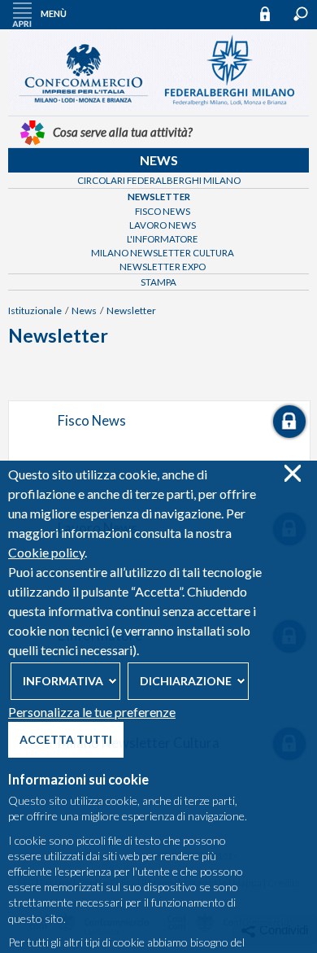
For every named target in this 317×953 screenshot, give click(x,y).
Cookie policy (46, 552)
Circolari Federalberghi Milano (159, 180)
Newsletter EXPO (162, 266)
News (159, 160)
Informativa (63, 681)
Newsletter (159, 196)
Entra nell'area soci (272, 13)
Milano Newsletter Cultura (162, 252)
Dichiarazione (186, 681)
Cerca (301, 14)
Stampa (158, 282)
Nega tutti (292, 473)
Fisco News (162, 211)
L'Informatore (162, 239)
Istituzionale (35, 310)
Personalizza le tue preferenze (92, 711)
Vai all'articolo (159, 451)
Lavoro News (162, 225)
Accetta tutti (66, 739)
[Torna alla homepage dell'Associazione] (159, 106)
